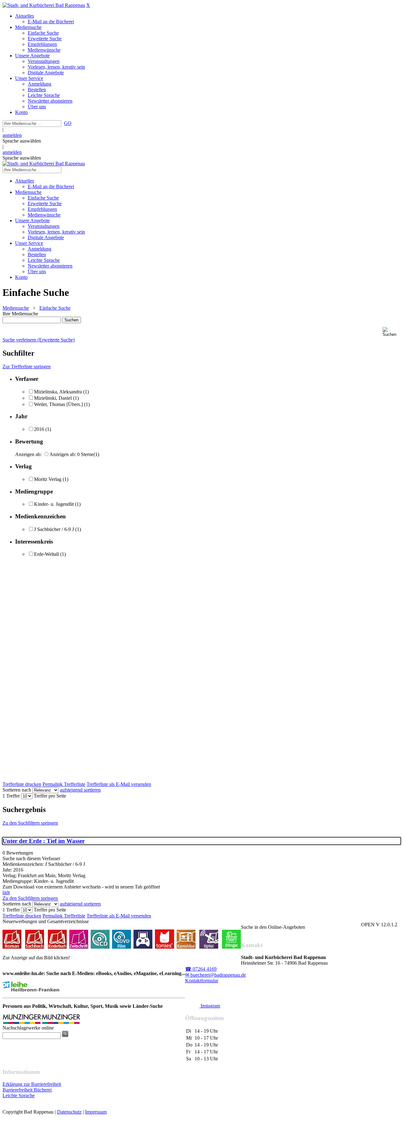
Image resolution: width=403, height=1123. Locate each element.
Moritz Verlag (47, 479)
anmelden (12, 135)
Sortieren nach (17, 790)
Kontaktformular (201, 980)
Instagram (209, 1005)
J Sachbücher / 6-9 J (54, 529)
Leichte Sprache (19, 1095)
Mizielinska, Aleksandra (58, 391)
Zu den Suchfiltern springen (30, 823)
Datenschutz (69, 1112)
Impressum (96, 1112)
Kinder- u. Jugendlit (54, 504)
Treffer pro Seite (50, 796)
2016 (39, 429)
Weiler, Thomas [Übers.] (58, 404)
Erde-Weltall (46, 554)
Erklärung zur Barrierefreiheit (32, 1084)
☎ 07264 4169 (201, 969)
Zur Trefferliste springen (27, 366)
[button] (391, 332)
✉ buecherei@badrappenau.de (215, 975)
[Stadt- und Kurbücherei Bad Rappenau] (44, 5)
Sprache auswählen (22, 141)
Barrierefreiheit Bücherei (27, 1089)
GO (67, 123)
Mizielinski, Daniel (53, 398)
